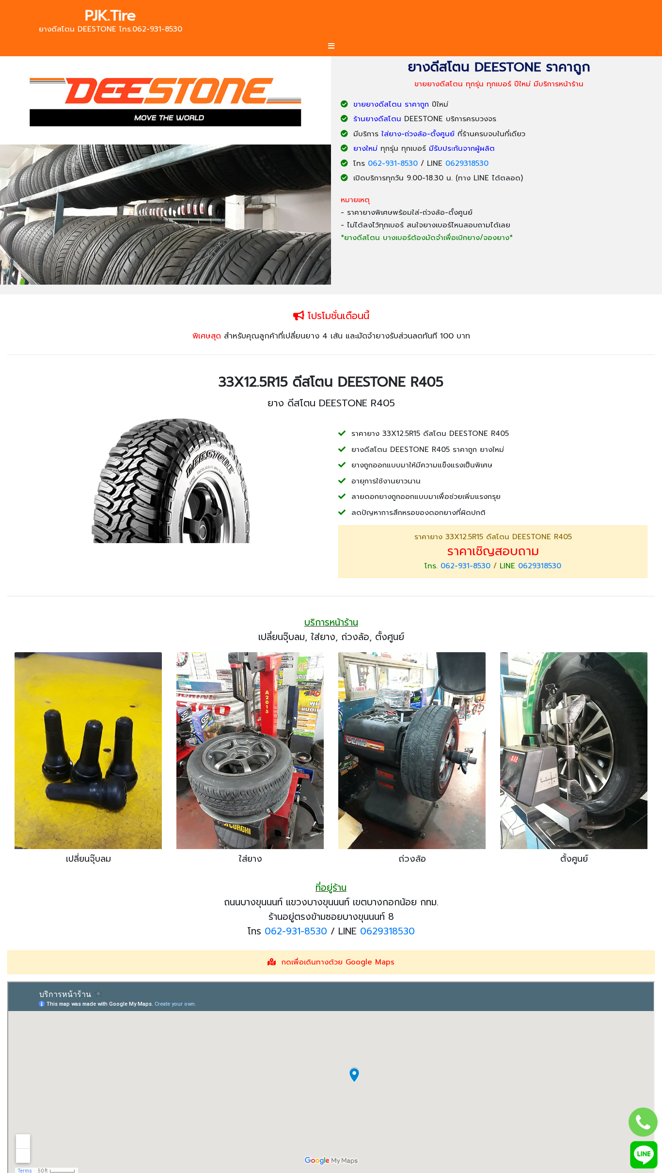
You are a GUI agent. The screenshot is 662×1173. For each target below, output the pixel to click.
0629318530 (467, 163)
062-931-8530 (393, 163)
